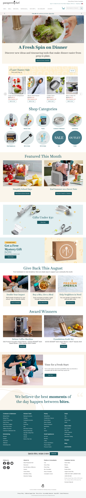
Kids (24, 426)
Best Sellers (67, 434)
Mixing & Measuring (28, 430)
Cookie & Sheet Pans (7, 420)
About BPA (56, 493)
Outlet (65, 422)
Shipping (66, 467)
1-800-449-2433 (67, 476)
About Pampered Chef (28, 462)
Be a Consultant (47, 469)
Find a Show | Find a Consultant (75, 1)
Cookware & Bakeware (9, 413)
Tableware (5, 442)
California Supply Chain (30, 493)
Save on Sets (67, 420)
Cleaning (25, 418)
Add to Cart (12, 101)
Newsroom (26, 464)
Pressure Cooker (48, 446)
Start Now (50, 375)
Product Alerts (67, 469)
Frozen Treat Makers (48, 442)
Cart (45, 462)
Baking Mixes (47, 416)
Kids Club (66, 430)
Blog (65, 443)
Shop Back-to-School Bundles (22, 193)
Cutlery (25, 422)
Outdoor (5, 438)
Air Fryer (46, 436)
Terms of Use (39, 493)
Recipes (66, 440)
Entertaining (6, 434)
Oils (45, 428)
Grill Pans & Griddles (7, 424)
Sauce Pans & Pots (7, 426)
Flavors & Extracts (48, 424)
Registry (68, 3)
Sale (65, 416)
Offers (65, 418)
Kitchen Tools (27, 413)
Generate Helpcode (68, 482)
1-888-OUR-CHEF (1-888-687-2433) (72, 473)
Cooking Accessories (28, 420)
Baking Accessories (28, 416)
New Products (67, 428)
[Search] (81, 8)
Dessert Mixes (47, 420)
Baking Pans (6, 418)
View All (72, 70)
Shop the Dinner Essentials (43, 60)
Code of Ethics (27, 471)
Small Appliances (49, 434)
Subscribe (54, 453)
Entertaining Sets (6, 444)
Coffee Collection (68, 432)
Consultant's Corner (48, 473)
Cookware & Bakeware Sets (9, 430)
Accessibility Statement (48, 493)
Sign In (51, 3)
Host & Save (10, 257)
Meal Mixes (46, 426)
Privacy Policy (21, 493)
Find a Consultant (48, 471)
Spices (45, 430)
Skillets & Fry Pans (7, 428)
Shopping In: (78, 3)
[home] (43, 486)
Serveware (5, 440)
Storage (25, 434)
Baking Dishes (6, 416)
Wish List (73, 3)
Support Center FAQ (68, 471)
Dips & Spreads (47, 422)
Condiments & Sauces (49, 418)
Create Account (57, 3)
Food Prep (26, 424)
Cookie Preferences (64, 493)
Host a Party (47, 464)
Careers (25, 469)
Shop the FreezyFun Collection (63, 193)
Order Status (67, 462)
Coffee (45, 440)
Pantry (46, 413)
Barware (5, 436)
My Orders (63, 3)
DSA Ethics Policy (28, 473)
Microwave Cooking (28, 428)
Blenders (46, 438)
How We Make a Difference (30, 467)
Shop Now (43, 222)
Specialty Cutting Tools (28, 432)
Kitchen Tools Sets (28, 439)
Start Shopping (70, 302)
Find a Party (46, 467)
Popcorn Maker (47, 444)
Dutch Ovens (6, 422)
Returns (66, 464)
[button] (82, 41)
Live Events (67, 446)
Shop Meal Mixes (43, 302)
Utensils (25, 436)
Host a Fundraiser (15, 302)
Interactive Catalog (68, 436)
